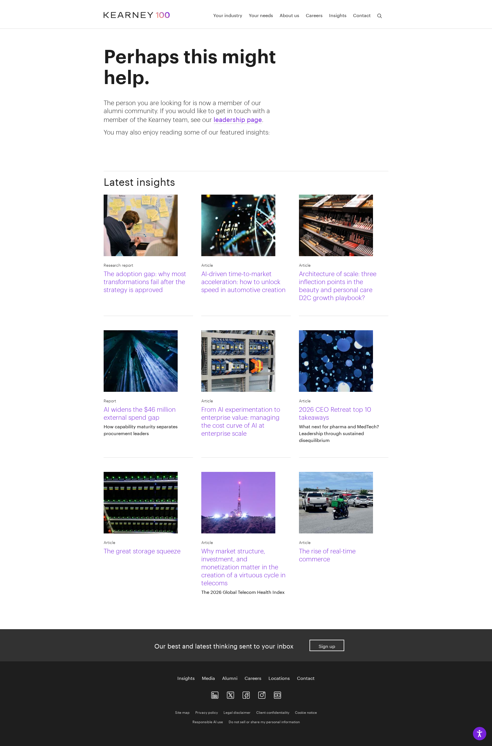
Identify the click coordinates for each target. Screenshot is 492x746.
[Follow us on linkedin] (214, 693)
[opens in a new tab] (261, 693)
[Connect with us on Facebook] (246, 693)
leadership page (238, 118)
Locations (279, 677)
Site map (182, 712)
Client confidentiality (272, 712)
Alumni (229, 677)
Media (208, 677)
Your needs (261, 14)
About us (289, 14)
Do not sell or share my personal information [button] (264, 721)
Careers (314, 14)
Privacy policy (206, 712)
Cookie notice (306, 712)
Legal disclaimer (237, 712)
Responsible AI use (207, 721)
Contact (362, 14)
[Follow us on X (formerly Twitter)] (230, 693)
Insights (338, 14)
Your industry (227, 14)
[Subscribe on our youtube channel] (277, 693)
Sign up (327, 645)
